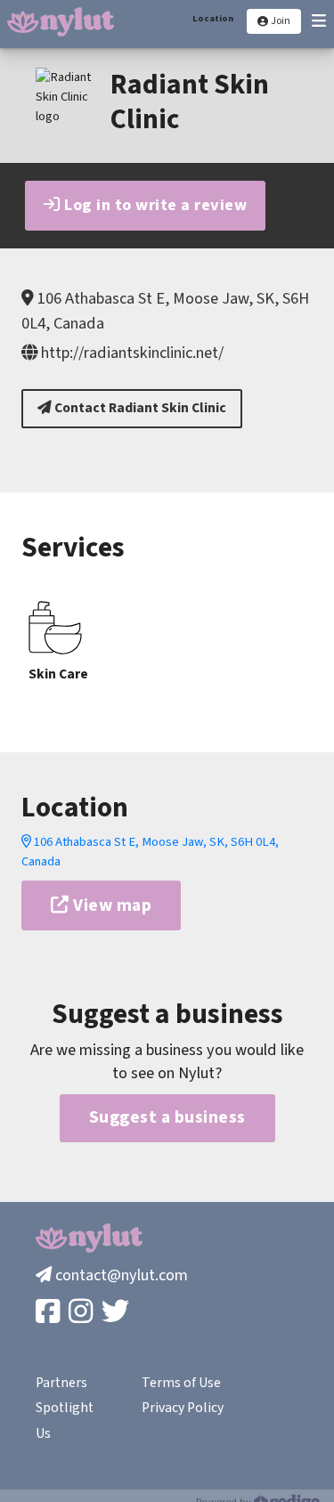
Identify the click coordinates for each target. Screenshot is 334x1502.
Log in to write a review (154, 204)
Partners (61, 1382)
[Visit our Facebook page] (49, 1313)
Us (43, 1433)
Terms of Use (181, 1382)
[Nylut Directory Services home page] (60, 22)
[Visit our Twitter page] (117, 1313)
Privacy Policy (183, 1407)
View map (110, 905)
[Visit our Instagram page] (82, 1313)
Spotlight (65, 1407)
